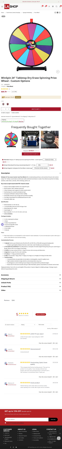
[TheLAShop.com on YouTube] (16, 447)
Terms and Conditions (38, 438)
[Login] (49, 6)
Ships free (21, 121)
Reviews (20, 433)
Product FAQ (6, 286)
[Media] (57, 71)
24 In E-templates (8, 213)
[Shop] (53, 6)
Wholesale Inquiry (8, 441)
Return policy (36, 431)
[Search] (56, 6)
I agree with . (15, 423)
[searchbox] (11, 324)
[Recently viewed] (60, 433)
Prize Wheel (10, 86)
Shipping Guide (36, 433)
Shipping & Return (8, 279)
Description (5, 173)
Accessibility (36, 440)
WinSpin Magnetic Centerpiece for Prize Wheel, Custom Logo (18, 168)
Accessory (5, 275)
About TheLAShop (23, 431)
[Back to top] (60, 430)
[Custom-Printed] (7, 104)
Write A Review (41, 314)
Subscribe (53, 419)
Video (3, 290)
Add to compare (6, 112)
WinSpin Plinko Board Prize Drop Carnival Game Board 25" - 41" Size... (20, 165)
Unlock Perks (6, 283)
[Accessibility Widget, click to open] (2, 224)
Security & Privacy (37, 435)
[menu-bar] (2, 6)
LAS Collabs (21, 438)
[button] (3, 109)
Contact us (7, 433)
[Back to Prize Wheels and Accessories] (57, 12)
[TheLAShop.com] (11, 6)
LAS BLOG (21, 440)
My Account (7, 435)
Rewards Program (23, 435)
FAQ (5, 443)
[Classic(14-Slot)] (3, 104)
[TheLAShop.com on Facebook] (10, 447)
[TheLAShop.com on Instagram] (13, 447)
